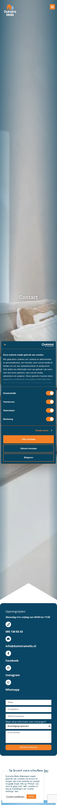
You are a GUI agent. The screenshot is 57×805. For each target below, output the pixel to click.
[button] (52, 6)
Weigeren (28, 457)
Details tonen (42, 430)
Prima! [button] (31, 796)
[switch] (50, 402)
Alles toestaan (28, 439)
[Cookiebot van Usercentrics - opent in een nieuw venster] (42, 345)
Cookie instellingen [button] (15, 796)
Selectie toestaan (28, 448)
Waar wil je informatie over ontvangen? (26, 722)
